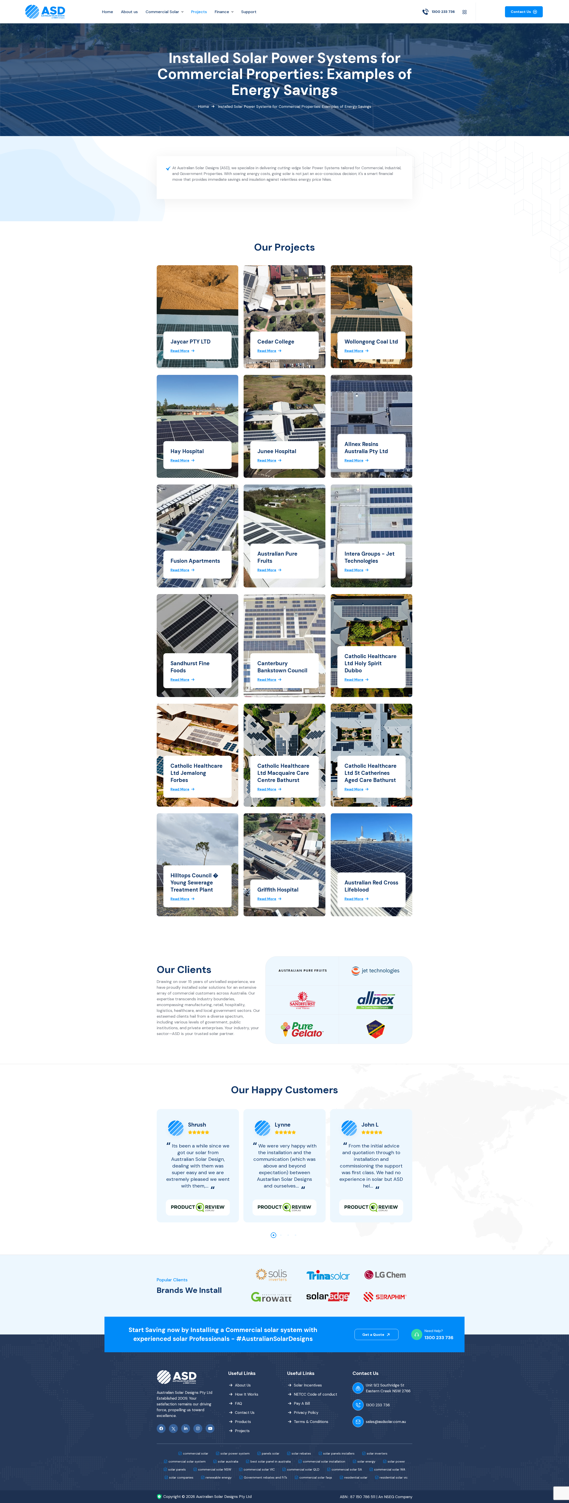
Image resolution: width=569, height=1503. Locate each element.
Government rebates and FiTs (265, 1477)
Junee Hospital (276, 451)
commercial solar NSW (214, 1469)
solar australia (228, 1461)
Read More (179, 350)
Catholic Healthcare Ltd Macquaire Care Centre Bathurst (283, 773)
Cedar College (275, 341)
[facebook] (161, 1428)
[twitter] (173, 1428)
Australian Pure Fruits (277, 557)
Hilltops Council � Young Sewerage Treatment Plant (194, 882)
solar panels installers (339, 1453)
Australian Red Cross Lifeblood (371, 886)
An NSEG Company (395, 1496)
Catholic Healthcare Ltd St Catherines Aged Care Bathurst (371, 773)
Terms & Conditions (311, 1421)
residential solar (355, 1477)
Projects (242, 1430)
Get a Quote (373, 1334)
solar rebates (301, 1453)
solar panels (177, 1469)
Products (243, 1421)
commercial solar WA (389, 1469)
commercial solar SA (347, 1469)
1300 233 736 (443, 11)
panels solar (270, 1453)
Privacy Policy (306, 1412)
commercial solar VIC (259, 1469)
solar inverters (377, 1453)
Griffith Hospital (278, 889)
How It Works (246, 1394)
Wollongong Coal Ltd (371, 341)
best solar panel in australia (270, 1461)
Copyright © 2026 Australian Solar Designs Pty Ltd (207, 1496)
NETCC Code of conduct (315, 1394)
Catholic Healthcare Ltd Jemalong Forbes (196, 773)
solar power (396, 1461)
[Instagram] (197, 1428)
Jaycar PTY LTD (190, 341)
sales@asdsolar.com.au (386, 1421)
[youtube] (210, 1428)
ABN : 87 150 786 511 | (358, 1496)
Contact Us (521, 11)
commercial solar (195, 1453)
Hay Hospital (187, 451)
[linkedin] (185, 1428)
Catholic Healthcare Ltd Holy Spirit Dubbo (371, 663)
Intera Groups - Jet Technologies (370, 557)
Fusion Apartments (195, 560)
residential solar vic (394, 1477)
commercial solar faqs (315, 1477)
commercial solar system (187, 1461)
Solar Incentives (308, 1385)
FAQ (238, 1403)
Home (203, 106)
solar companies (181, 1477)
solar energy (366, 1461)
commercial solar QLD (303, 1469)
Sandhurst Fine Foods (190, 667)
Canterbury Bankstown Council (282, 667)
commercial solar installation (324, 1461)
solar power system (235, 1453)
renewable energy (219, 1477)
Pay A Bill (302, 1403)
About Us (243, 1385)
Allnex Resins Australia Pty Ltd (366, 448)
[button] (273, 1235)
